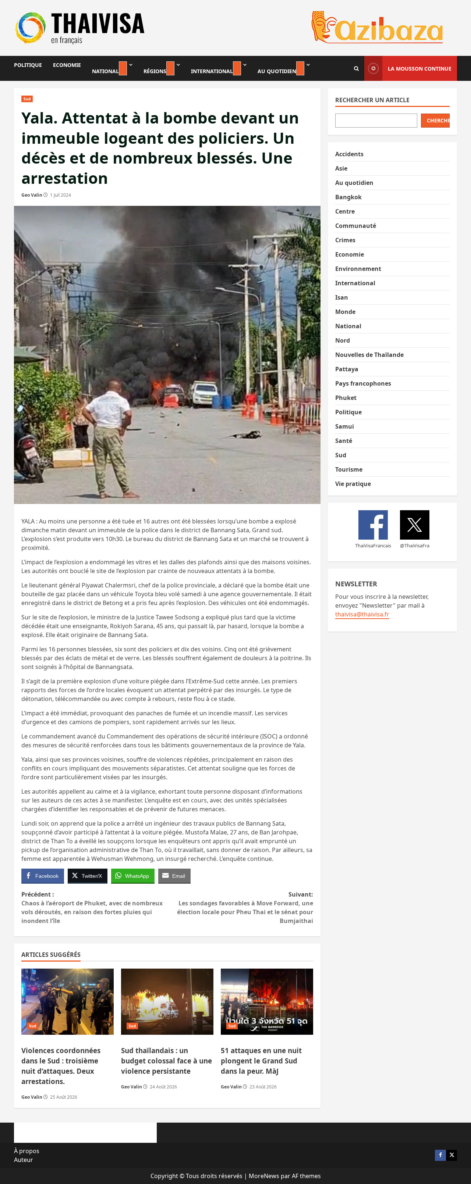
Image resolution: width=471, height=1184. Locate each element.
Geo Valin (31, 195)
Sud (27, 98)
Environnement (358, 269)
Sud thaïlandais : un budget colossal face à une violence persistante (166, 1061)
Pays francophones (363, 383)
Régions (155, 71)
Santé (343, 441)
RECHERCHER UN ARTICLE (372, 100)
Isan (341, 297)
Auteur (23, 1160)
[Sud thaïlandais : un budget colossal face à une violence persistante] (167, 1002)
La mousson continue (419, 68)
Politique (28, 64)
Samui (344, 426)
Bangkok (348, 197)
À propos (26, 1151)
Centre (345, 211)
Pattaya (346, 369)
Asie (341, 168)
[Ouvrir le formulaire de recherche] (356, 68)
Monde (345, 312)
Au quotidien (277, 71)
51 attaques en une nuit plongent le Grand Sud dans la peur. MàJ (261, 1061)
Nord (342, 340)
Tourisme (348, 469)
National (105, 71)
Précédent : (92, 907)
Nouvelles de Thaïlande (369, 355)
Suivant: (245, 907)
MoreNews (264, 1176)
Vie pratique (353, 484)
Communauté (355, 226)
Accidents (349, 154)
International (212, 71)
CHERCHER (438, 120)
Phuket (346, 398)
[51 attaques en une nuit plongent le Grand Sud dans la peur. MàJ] (267, 1002)
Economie (67, 64)
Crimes (345, 240)
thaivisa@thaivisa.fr (362, 614)
